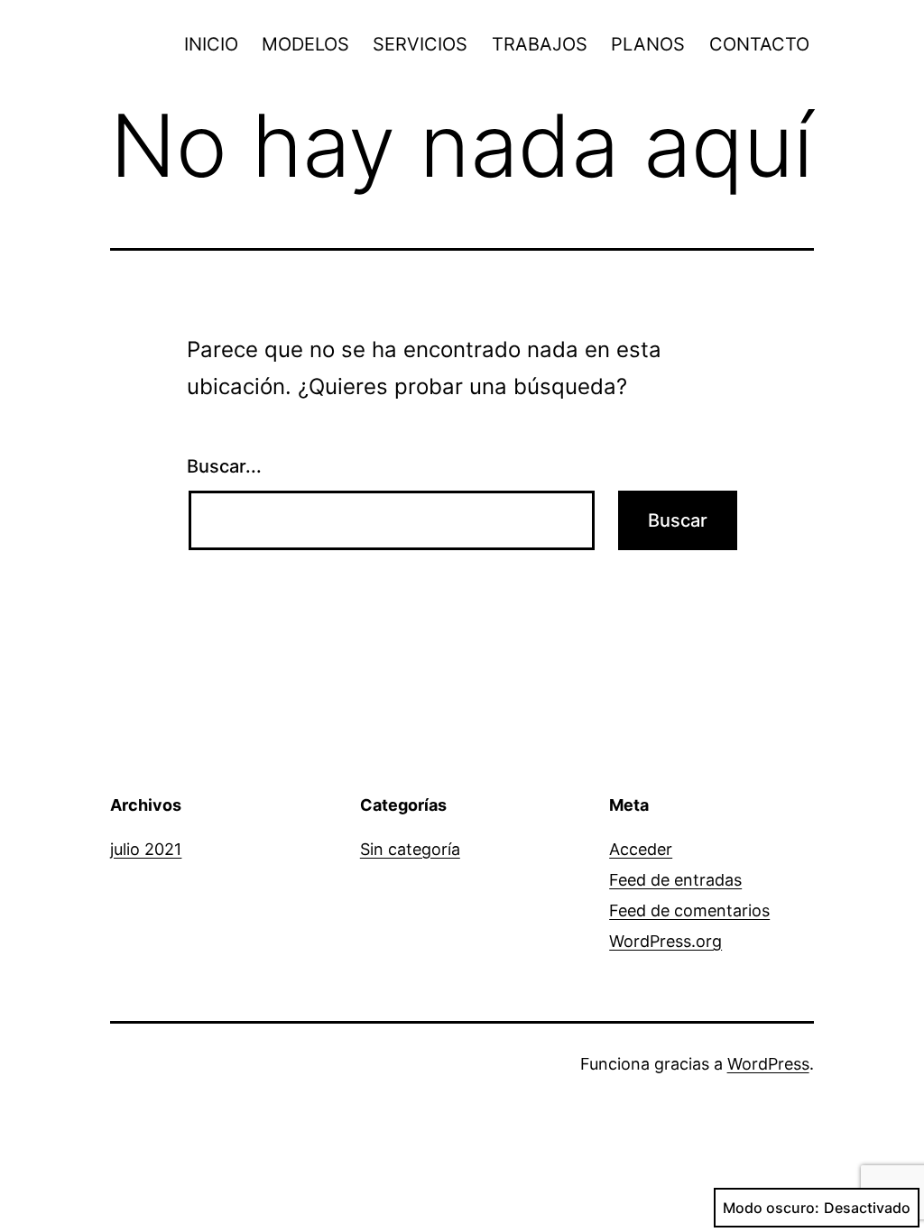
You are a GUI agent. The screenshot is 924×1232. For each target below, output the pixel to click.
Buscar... (224, 466)
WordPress (768, 1063)
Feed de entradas (675, 879)
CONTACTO (759, 44)
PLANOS (648, 44)
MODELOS (305, 44)
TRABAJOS (539, 44)
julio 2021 (145, 849)
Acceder (640, 849)
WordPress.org (665, 941)
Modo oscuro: (771, 1208)
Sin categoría (410, 849)
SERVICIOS (420, 44)
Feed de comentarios (689, 910)
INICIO (211, 44)
